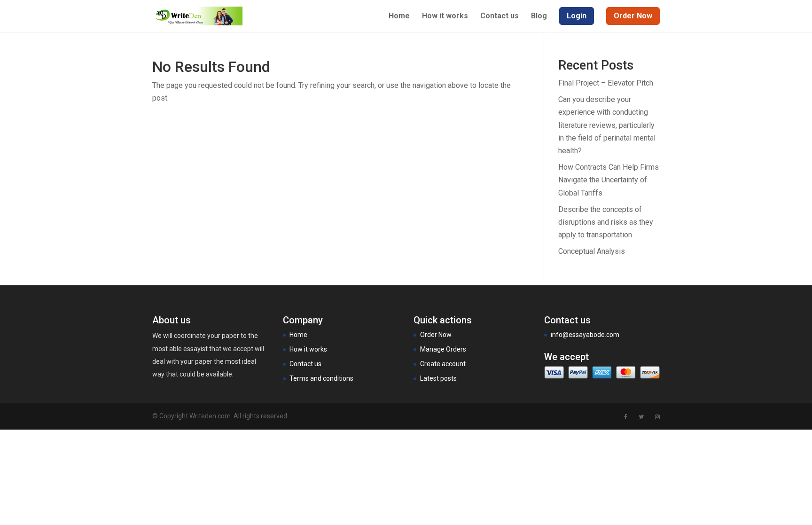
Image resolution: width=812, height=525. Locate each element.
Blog (539, 16)
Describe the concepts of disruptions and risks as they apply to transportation (605, 222)
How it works (445, 16)
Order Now (436, 334)
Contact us (499, 16)
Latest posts (438, 378)
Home (399, 16)
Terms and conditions (321, 378)
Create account (443, 364)
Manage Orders (443, 349)
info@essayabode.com (585, 334)
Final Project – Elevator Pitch (605, 82)
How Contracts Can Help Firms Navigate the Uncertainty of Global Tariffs (608, 180)
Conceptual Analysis (591, 251)
